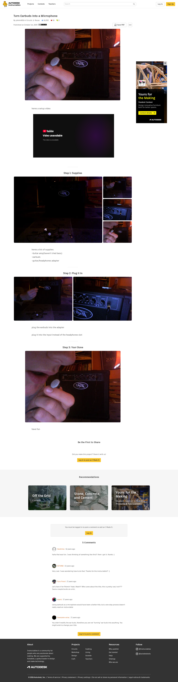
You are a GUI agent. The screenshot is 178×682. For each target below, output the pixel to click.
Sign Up (170, 4)
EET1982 (60, 566)
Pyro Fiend (61, 581)
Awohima (60, 549)
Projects (30, 4)
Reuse (37, 20)
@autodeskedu (145, 654)
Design (74, 655)
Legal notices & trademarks (139, 677)
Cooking (88, 649)
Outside (88, 655)
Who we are (113, 662)
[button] (130, 25)
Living (87, 652)
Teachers (52, 4)
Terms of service (53, 677)
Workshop (75, 652)
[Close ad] (165, 63)
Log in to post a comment (89, 634)
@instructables (145, 649)
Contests (41, 4)
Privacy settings (84, 677)
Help (111, 655)
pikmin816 (20, 20)
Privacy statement (69, 677)
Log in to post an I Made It (89, 460)
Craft (73, 659)
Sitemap (112, 659)
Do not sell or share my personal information (109, 677)
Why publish (114, 649)
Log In (160, 4)
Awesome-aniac (63, 618)
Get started (113, 652)
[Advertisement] (151, 92)
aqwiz (59, 600)
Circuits (29, 20)
